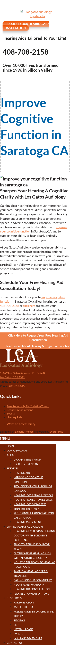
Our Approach (17, 450)
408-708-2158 (9, 306)
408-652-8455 (17, 386)
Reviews (19, 620)
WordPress (56, 431)
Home (11, 446)
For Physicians (24, 602)
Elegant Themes (24, 431)
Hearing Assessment (27, 521)
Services (13, 468)
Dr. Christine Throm (27, 459)
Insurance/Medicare (28, 638)
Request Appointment (20, 409)
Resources (14, 598)
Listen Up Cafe (23, 629)
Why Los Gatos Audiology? (25, 526)
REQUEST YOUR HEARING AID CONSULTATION (26, 26)
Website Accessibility (21, 424)
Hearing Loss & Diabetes (30, 504)
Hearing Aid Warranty (29, 584)
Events (11, 413)
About (11, 454)
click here (29, 306)
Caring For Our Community (33, 580)
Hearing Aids (14, 417)
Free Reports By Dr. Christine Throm (28, 406)
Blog (17, 624)
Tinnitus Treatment (27, 508)
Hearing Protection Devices (33, 499)
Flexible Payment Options (31, 593)
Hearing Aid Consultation (32, 589)
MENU (5, 438)
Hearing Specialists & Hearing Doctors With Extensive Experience (34, 535)
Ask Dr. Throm (23, 606)
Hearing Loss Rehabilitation (33, 495)
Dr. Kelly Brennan (26, 463)
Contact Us (14, 642)
